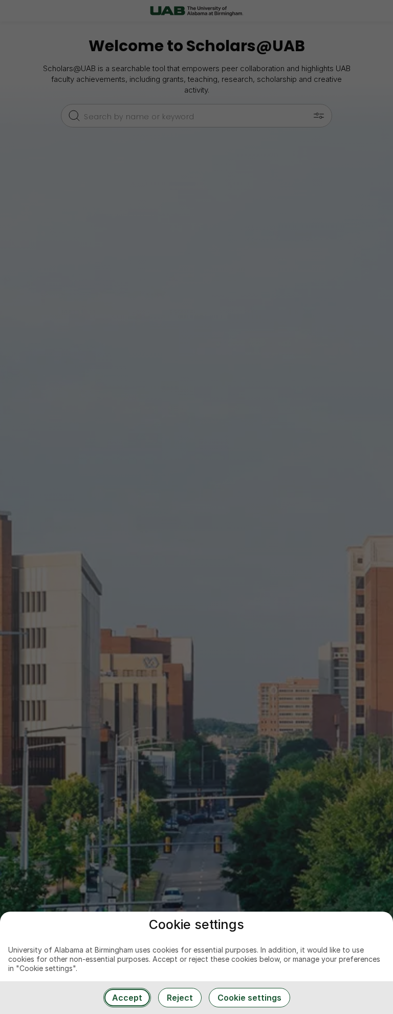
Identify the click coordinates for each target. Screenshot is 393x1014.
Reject (180, 998)
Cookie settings (249, 998)
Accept (127, 998)
